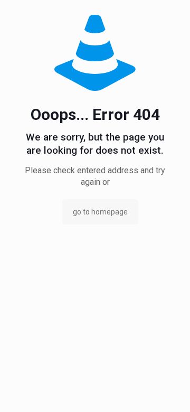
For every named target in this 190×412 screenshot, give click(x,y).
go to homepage (100, 212)
